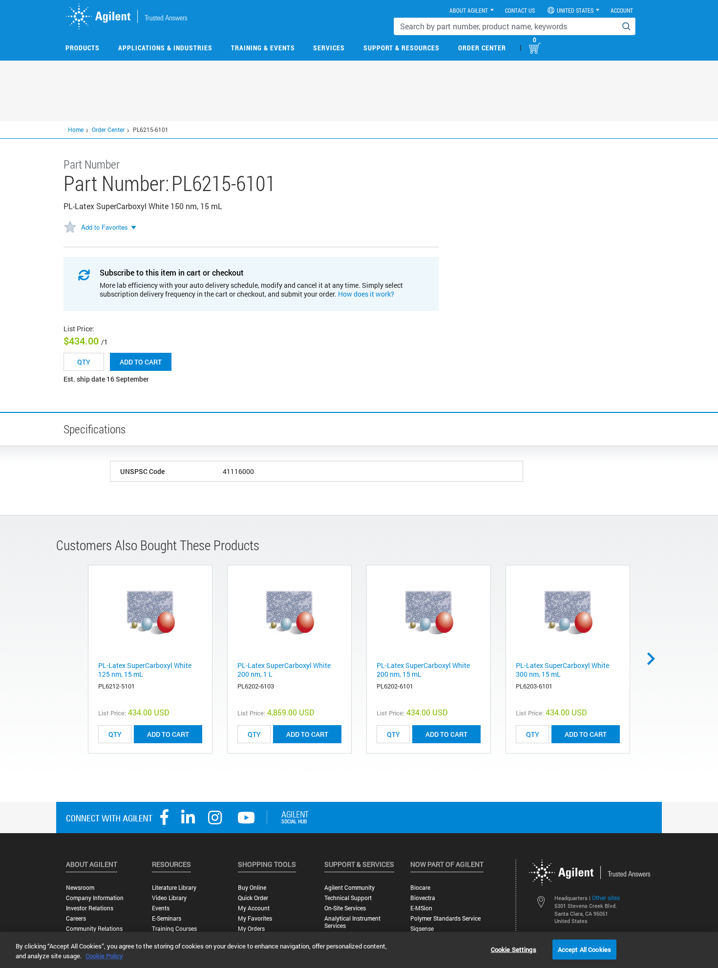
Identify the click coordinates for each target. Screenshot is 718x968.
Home (76, 129)
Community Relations (94, 928)
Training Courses (174, 928)
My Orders (251, 928)
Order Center (482, 47)
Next (654, 658)
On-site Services (345, 908)
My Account (254, 908)
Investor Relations (89, 908)
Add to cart (141, 361)
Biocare (420, 887)
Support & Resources (401, 47)
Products (82, 47)
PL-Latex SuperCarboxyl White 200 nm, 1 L (284, 670)
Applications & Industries (165, 47)
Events (160, 908)
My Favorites (255, 918)
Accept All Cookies (584, 949)
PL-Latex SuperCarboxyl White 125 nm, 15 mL (144, 670)
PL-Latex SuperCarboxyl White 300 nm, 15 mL (562, 670)
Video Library (169, 898)
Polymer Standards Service (445, 918)
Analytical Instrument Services (352, 922)
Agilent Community (349, 887)
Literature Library (174, 887)
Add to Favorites (104, 227)
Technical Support (348, 898)
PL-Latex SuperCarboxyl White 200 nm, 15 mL (423, 670)
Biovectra (422, 898)
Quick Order (253, 898)
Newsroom (80, 887)
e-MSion (421, 908)
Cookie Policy (104, 955)
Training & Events (263, 47)
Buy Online (252, 887)
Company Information (95, 898)
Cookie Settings (513, 949)
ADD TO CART (168, 734)
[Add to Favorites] (69, 227)
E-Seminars (166, 918)
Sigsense (422, 928)
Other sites (606, 898)
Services (329, 47)
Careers (76, 918)
